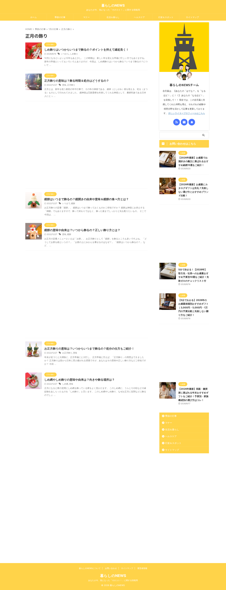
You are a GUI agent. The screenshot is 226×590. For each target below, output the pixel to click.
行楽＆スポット (165, 17)
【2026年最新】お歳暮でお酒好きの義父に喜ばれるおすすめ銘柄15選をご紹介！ (193, 161)
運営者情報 (142, 568)
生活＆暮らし (113, 17)
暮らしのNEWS (113, 5)
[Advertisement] (86, 146)
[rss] (176, 122)
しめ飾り (74, 54)
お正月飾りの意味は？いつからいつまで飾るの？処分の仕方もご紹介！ (89, 348)
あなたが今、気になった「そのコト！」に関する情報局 (113, 580)
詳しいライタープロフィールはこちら (186, 113)
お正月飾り (67, 353)
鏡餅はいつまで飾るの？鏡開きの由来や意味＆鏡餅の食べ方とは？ (86, 199)
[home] (191, 122)
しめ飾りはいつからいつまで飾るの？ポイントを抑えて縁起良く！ (86, 49)
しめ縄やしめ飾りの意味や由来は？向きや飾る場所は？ (79, 379)
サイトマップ (192, 17)
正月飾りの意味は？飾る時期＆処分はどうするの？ (76, 80)
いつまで (66, 203)
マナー (86, 17)
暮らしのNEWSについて (90, 568)
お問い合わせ (111, 568)
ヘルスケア (139, 17)
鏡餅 (73, 203)
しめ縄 (65, 384)
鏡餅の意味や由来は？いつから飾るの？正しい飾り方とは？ (82, 230)
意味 (64, 85)
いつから (65, 54)
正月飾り (71, 85)
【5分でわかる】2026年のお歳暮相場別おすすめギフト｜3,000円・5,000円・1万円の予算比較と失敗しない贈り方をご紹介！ (193, 307)
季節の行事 (60, 17)
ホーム (33, 17)
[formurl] (184, 122)
